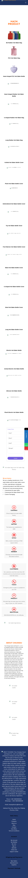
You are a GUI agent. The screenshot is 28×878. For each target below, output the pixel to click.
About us (14, 823)
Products (14, 821)
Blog (14, 825)
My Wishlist (14, 842)
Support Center (14, 851)
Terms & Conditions (14, 831)
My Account (14, 840)
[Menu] (25, 2)
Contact (14, 827)
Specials (14, 847)
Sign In (14, 846)
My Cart (14, 844)
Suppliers (14, 864)
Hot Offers (14, 829)
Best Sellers (14, 861)
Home (14, 819)
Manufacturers (14, 863)
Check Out (14, 849)
